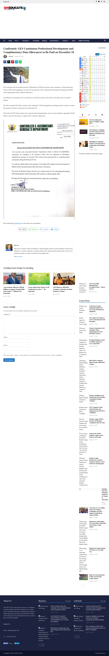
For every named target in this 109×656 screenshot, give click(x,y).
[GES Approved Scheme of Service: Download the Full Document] (83, 324)
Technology (36, 40)
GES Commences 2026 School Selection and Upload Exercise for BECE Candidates (95, 628)
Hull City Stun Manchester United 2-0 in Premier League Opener (97, 576)
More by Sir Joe (18, 256)
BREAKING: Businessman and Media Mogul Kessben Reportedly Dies (60, 629)
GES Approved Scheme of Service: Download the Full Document (97, 319)
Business (44, 40)
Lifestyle (66, 41)
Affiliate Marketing (83, 40)
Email (5, 345)
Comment (7, 314)
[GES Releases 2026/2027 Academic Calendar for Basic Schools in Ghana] (64, 284)
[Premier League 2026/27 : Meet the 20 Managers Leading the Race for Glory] (83, 429)
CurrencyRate (102, 48)
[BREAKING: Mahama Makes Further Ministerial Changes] (83, 391)
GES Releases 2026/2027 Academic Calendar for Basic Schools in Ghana (62, 289)
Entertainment (55, 41)
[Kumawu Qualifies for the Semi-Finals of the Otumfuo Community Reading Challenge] (83, 402)
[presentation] (82, 115)
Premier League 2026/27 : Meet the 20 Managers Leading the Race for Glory (97, 420)
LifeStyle (78, 601)
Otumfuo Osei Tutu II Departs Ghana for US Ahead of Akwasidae (105, 494)
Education (26, 41)
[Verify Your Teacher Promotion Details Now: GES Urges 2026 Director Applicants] (83, 312)
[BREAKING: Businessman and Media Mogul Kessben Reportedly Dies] (44, 640)
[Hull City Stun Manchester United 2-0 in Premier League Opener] (83, 579)
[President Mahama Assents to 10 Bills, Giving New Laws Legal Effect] (83, 356)
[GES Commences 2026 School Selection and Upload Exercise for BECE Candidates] (83, 413)
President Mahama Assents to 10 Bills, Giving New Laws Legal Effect (97, 341)
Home (10, 40)
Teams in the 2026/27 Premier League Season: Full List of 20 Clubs (96, 435)
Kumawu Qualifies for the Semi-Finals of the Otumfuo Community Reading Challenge (95, 617)
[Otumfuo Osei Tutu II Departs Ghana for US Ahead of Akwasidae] (89, 489)
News (18, 41)
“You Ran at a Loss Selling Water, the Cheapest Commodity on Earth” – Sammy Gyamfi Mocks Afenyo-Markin (97, 511)
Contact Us (6, 1)
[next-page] (83, 585)
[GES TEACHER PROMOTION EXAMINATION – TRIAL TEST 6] (83, 292)
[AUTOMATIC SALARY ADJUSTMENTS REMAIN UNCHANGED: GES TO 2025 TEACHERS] (44, 620)
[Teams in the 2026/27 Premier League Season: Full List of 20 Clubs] (83, 454)
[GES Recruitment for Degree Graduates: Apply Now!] (83, 124)
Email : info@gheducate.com (11, 630)
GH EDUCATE (18, 653)
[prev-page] (80, 585)
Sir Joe (11, 56)
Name (5, 337)
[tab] (82, 115)
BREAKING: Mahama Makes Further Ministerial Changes (97, 362)
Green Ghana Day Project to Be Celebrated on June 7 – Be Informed (38, 289)
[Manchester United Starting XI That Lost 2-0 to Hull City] (83, 571)
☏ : (4, 636)
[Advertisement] (54, 26)
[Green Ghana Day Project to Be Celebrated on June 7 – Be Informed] (39, 284)
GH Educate (17, 223)
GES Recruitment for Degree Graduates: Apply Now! (96, 121)
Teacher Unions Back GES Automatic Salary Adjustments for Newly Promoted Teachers (60, 607)
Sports (74, 40)
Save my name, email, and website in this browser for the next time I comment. (33, 355)
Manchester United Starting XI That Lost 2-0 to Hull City (97, 550)
